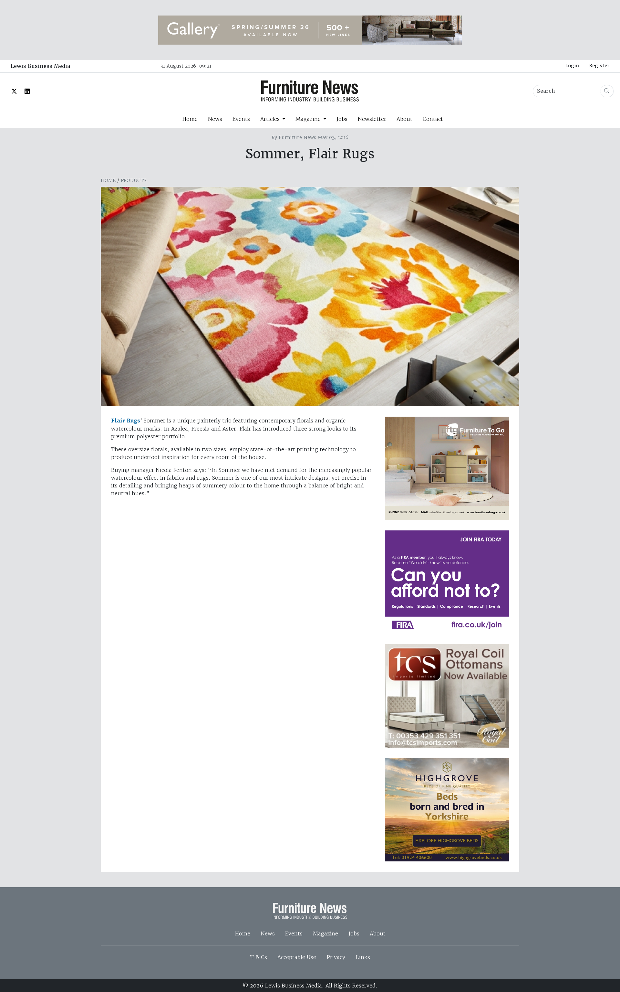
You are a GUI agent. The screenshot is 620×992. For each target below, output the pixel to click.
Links (363, 957)
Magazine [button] (308, 119)
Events (241, 119)
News (215, 119)
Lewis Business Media (40, 66)
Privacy (335, 957)
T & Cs (258, 957)
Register (599, 66)
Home (190, 119)
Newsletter (372, 119)
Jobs (341, 119)
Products (134, 180)
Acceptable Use (296, 957)
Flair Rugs (125, 420)
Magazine (325, 933)
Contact (433, 119)
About (404, 119)
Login (572, 66)
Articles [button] (270, 119)
